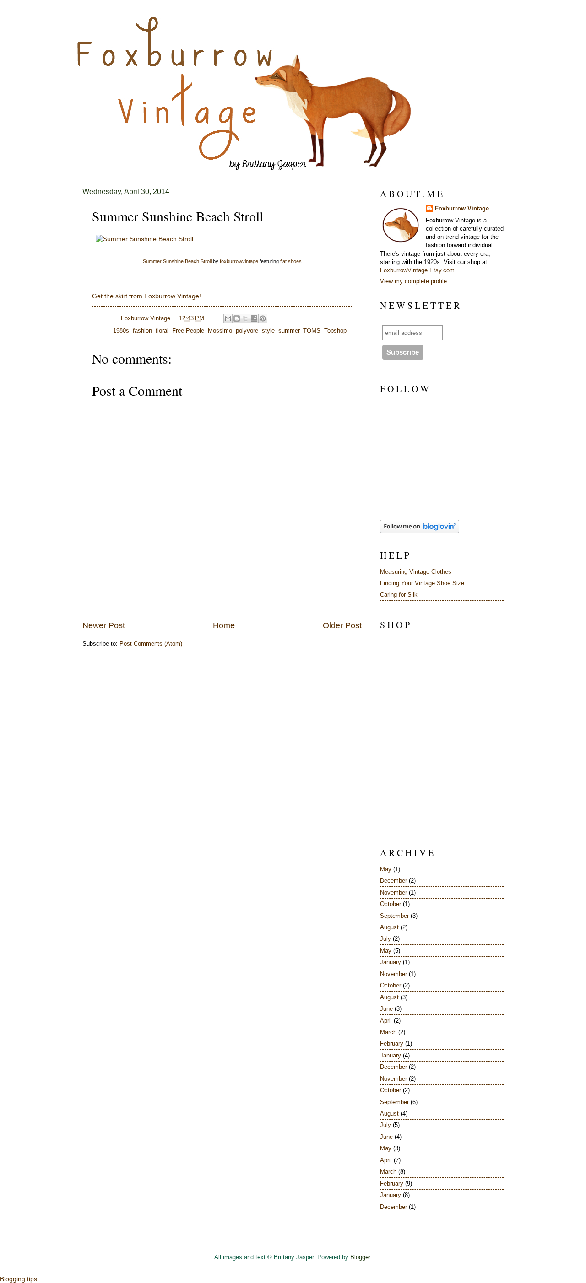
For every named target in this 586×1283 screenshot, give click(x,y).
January (390, 962)
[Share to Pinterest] (262, 318)
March (388, 1032)
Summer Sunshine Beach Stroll (177, 261)
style (268, 330)
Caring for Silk (399, 594)
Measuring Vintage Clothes (415, 571)
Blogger (360, 1257)
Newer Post (103, 625)
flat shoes (291, 261)
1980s (121, 330)
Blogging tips (18, 1279)
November (393, 892)
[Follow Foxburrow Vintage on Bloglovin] (419, 531)
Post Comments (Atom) (150, 643)
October (390, 903)
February (391, 1043)
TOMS (311, 330)
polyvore (247, 330)
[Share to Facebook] (254, 318)
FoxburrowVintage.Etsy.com (417, 270)
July (385, 938)
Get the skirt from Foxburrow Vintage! (146, 296)
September (394, 915)
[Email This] (228, 318)
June (386, 1008)
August (389, 927)
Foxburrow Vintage (462, 208)
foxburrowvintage (239, 261)
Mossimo (220, 330)
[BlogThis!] (236, 318)
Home (224, 625)
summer (288, 330)
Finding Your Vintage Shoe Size (422, 583)
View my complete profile (413, 281)
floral (162, 330)
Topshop (335, 330)
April (386, 1020)
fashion (142, 330)
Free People (188, 330)
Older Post (342, 625)
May (385, 869)
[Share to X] (245, 318)
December (393, 880)
